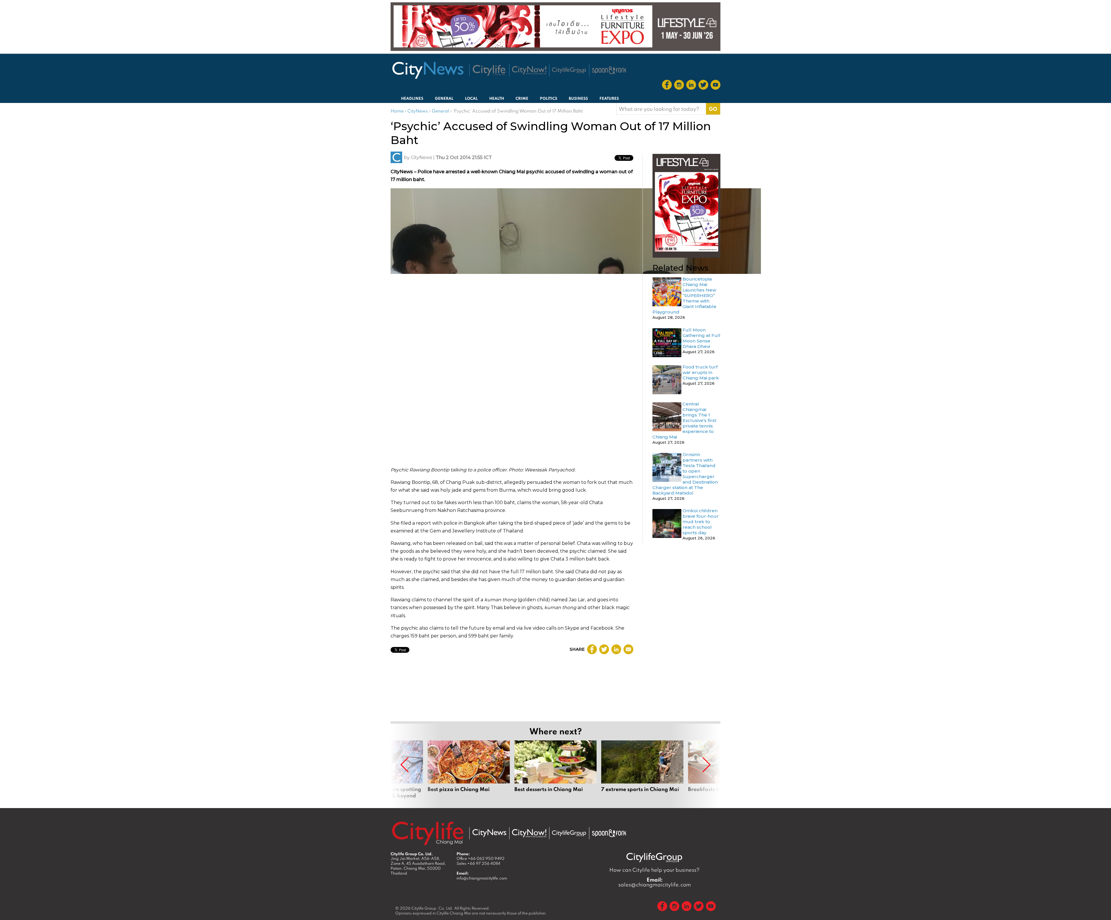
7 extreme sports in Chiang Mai (642, 769)
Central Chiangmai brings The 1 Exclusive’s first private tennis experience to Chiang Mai (684, 420)
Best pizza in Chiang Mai (469, 769)
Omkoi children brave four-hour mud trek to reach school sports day (701, 521)
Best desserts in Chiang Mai (555, 769)
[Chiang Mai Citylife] (489, 70)
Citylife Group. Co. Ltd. (432, 908)
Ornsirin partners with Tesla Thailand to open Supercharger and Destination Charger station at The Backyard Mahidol (685, 474)
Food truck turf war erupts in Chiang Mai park (701, 372)
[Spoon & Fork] (609, 70)
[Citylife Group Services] (569, 70)
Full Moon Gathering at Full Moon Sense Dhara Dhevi (701, 338)
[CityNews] (428, 70)
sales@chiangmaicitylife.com (654, 882)
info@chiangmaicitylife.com (482, 878)
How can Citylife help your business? (654, 869)
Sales (478, 863)
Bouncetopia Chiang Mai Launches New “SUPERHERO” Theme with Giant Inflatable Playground (684, 295)
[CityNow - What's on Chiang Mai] (529, 833)
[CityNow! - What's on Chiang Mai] (529, 70)
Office (481, 858)
